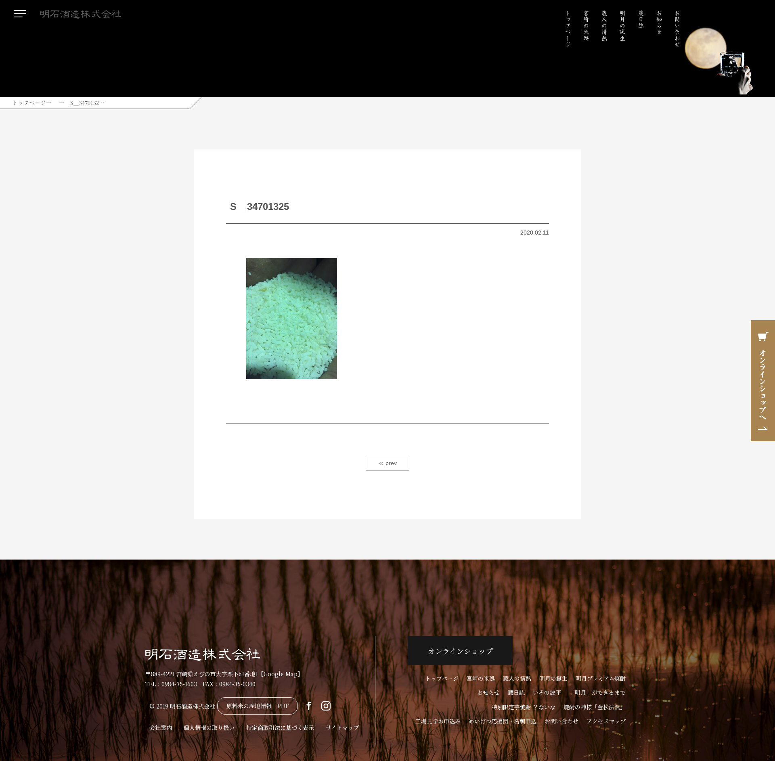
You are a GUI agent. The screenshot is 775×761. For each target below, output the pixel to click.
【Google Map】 (280, 674)
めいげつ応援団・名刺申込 (502, 721)
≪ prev (387, 463)
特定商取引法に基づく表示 (280, 727)
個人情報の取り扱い (209, 727)
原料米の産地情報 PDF (257, 706)
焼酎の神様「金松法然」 (594, 707)
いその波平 (547, 692)
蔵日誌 (641, 19)
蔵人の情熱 (604, 25)
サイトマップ (342, 727)
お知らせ (659, 22)
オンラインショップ (460, 651)
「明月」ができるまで (597, 692)
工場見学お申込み (438, 721)
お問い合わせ (677, 28)
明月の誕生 (622, 25)
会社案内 (160, 727)
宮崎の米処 (586, 25)
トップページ (568, 28)
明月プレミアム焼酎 (601, 678)
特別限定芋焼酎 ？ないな (523, 707)
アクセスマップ (606, 721)
